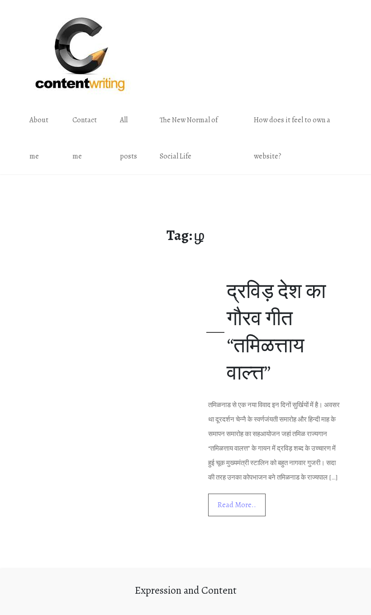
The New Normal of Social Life (189, 138)
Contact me (84, 138)
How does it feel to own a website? (292, 138)
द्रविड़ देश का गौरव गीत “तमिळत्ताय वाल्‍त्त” (276, 332)
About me (38, 138)
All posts (128, 138)
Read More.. (237, 505)
